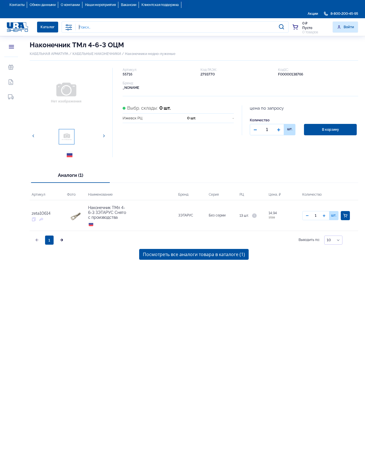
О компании (70, 5)
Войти (349, 27)
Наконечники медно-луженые (150, 54)
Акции (313, 14)
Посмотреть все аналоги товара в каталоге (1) (194, 254)
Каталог (47, 27)
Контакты (17, 5)
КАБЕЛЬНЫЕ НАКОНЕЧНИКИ (96, 54)
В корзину (330, 130)
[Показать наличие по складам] (254, 215)
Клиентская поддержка (160, 5)
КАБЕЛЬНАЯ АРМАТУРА (49, 54)
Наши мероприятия (100, 5)
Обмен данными (43, 5)
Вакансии (128, 5)
